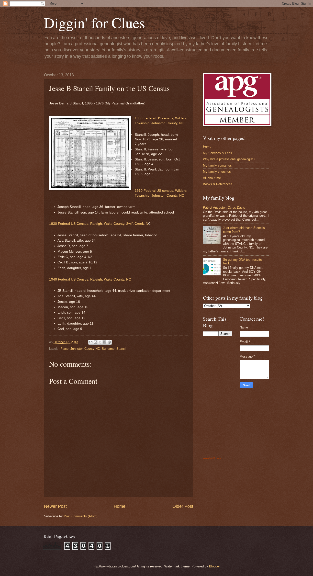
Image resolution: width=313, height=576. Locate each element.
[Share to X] (100, 342)
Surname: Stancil (114, 348)
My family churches (217, 171)
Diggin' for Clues (94, 22)
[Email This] (90, 342)
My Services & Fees (217, 153)
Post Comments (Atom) (80, 516)
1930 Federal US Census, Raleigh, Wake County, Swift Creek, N (98, 224)
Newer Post (55, 506)
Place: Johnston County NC (80, 348)
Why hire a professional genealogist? (229, 159)
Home (119, 506)
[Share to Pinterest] (109, 342)
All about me (212, 178)
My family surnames (217, 165)
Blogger (214, 566)
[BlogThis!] (95, 342)
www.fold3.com (212, 458)
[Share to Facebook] (104, 342)
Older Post (182, 506)
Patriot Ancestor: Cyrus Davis (224, 207)
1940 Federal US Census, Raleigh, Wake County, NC (90, 279)
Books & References (217, 184)
